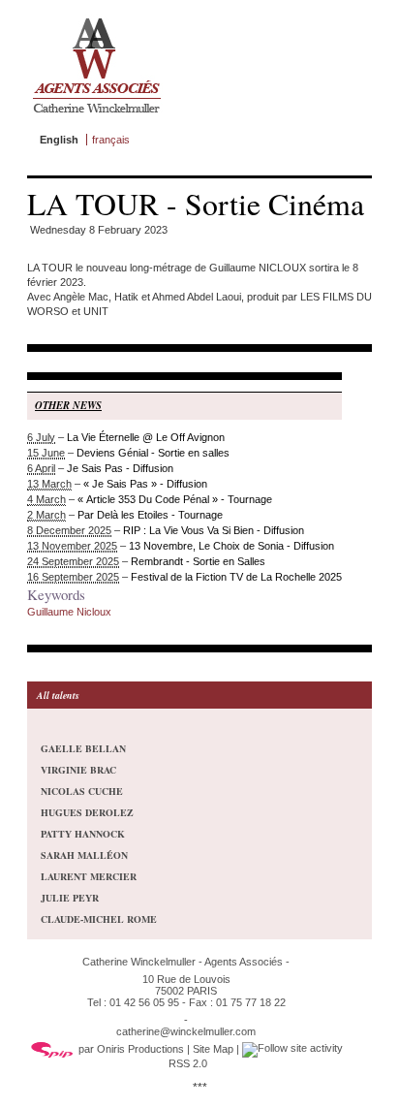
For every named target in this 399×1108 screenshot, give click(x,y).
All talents (58, 695)
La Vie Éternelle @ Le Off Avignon (146, 437)
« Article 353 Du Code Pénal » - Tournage (174, 499)
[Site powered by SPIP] (52, 1049)
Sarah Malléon (84, 855)
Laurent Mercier (89, 876)
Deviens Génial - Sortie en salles (153, 453)
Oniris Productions (140, 1049)
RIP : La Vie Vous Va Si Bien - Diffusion (213, 530)
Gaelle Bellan (83, 748)
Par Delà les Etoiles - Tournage (150, 515)
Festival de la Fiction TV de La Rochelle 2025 (236, 577)
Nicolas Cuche (82, 791)
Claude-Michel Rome (99, 919)
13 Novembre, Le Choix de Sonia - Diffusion (231, 546)
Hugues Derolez (87, 812)
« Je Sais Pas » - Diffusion (145, 484)
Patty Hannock (83, 833)
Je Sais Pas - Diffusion (120, 468)
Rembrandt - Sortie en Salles (198, 561)
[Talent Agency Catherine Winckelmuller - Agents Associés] (96, 117)
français (111, 139)
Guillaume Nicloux (69, 611)
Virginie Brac (78, 769)
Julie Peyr (70, 897)
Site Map (213, 1049)
